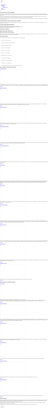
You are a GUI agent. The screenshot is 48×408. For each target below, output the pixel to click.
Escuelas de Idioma (5, 7)
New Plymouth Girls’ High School (4, 145)
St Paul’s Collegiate (2, 185)
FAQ (2, 8)
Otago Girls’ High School (3, 342)
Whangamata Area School (3, 263)
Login (2, 405)
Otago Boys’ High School (3, 323)
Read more (1, 86)
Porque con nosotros (4, 4)
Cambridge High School (3, 68)
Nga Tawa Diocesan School (3, 303)
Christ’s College (2, 283)
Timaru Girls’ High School (3, 379)
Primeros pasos (3, 5)
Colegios (4, 6)
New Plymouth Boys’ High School (4, 126)
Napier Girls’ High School (3, 107)
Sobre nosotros (3, 9)
